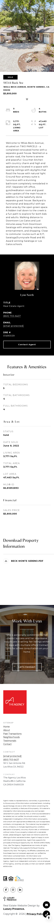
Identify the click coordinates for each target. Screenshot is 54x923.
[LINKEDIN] (20, 889)
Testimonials (9, 740)
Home (6, 726)
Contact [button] (7, 744)
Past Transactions (12, 733)
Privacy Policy (35, 914)
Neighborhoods (11, 737)
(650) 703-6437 (12, 316)
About (6, 730)
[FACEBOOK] (6, 889)
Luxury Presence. (14, 909)
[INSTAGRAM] (13, 889)
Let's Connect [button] (27, 667)
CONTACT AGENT (27, 344)
